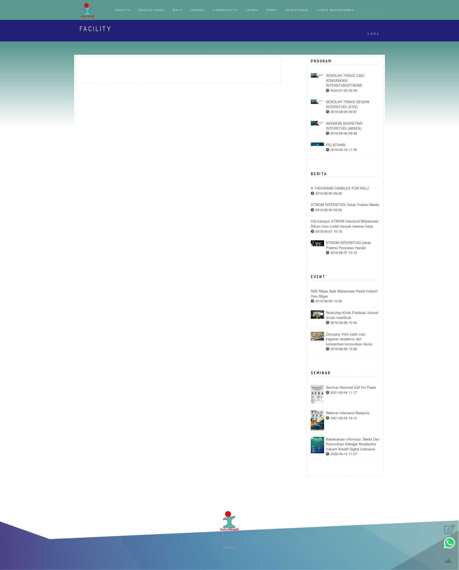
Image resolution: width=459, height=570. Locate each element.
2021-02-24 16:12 (343, 418)
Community (224, 10)
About (121, 10)
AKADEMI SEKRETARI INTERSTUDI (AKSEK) (344, 126)
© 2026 (228, 542)
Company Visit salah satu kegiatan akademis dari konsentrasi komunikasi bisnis (349, 339)
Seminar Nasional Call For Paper (351, 387)
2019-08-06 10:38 (328, 301)
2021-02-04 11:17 (343, 392)
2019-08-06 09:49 (328, 193)
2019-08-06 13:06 (343, 348)
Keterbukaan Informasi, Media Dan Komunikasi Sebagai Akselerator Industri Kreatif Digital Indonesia (352, 444)
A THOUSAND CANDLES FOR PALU (340, 188)
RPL (176, 10)
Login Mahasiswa (333, 10)
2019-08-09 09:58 (343, 133)
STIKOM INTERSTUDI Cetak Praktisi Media (345, 204)
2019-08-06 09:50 (328, 209)
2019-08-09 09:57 (343, 111)
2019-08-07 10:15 (343, 252)
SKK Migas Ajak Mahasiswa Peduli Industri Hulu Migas (344, 294)
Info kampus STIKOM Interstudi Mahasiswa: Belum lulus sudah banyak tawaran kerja (345, 224)
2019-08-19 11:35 (343, 149)
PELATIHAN (335, 144)
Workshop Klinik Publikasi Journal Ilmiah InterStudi (352, 315)
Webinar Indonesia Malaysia (347, 412)
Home (373, 34)
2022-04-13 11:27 (343, 453)
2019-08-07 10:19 (328, 231)
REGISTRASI (297, 10)
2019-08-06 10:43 (343, 322)
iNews (196, 10)
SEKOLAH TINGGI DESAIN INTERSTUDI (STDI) (347, 104)
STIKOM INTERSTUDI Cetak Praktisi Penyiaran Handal (348, 245)
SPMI (270, 10)
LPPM (251, 10)
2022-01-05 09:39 (343, 90)
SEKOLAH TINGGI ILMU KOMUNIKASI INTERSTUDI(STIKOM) (345, 80)
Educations (150, 10)
